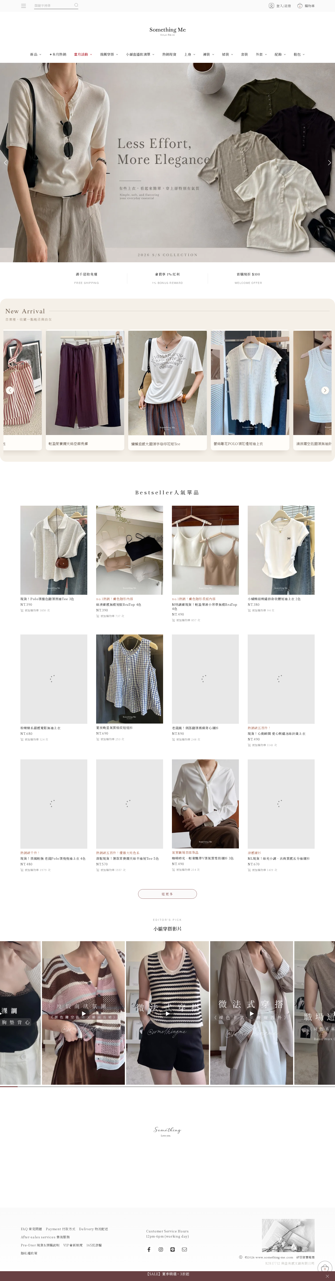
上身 (188, 54)
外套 (260, 54)
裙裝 (226, 54)
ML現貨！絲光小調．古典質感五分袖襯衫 (279, 857)
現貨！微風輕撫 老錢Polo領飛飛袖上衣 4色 (53, 857)
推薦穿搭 (107, 54)
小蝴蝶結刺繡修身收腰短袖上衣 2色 (274, 598)
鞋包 (298, 54)
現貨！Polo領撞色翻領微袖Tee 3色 (47, 598)
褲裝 (207, 54)
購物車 (307, 5)
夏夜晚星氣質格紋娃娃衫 (114, 727)
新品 (34, 54)
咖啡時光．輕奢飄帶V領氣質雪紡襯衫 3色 (203, 857)
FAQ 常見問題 (31, 1228)
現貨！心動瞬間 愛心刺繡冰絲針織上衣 (277, 733)
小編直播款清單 (138, 54)
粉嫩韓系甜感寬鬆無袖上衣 (40, 727)
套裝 (244, 54)
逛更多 (167, 893)
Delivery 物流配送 (93, 1228)
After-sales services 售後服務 (45, 1236)
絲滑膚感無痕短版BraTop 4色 (119, 604)
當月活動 (81, 54)
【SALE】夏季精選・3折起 (167, 1276)
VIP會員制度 (73, 1244)
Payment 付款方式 (61, 1228)
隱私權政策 (29, 1252)
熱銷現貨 (169, 54)
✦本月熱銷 (57, 54)
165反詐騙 (94, 1244)
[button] (6, 162)
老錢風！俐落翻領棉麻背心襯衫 (195, 727)
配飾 (279, 54)
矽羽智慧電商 (305, 1257)
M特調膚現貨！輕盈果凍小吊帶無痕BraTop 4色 (204, 606)
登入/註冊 (283, 5)
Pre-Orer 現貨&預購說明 (40, 1244)
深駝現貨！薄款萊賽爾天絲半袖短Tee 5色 (127, 857)
